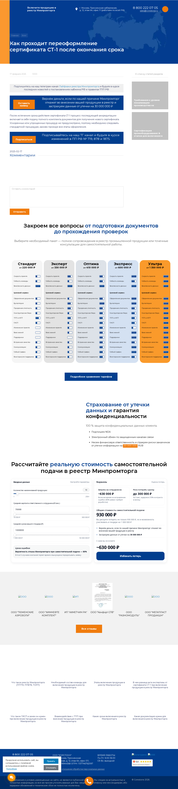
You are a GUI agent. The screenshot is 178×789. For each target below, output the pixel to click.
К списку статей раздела (149, 74)
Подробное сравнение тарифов (91, 376)
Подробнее (11, 769)
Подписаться (24, 139)
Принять (51, 761)
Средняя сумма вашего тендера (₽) (28, 524)
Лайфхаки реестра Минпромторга (79, 86)
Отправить (19, 211)
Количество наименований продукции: (50, 490)
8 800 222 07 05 (145, 8)
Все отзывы (89, 628)
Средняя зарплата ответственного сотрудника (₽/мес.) (36, 503)
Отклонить (51, 768)
